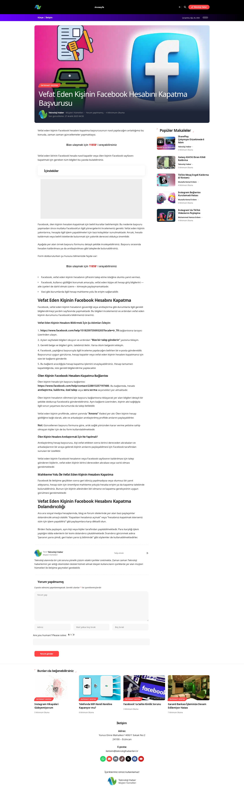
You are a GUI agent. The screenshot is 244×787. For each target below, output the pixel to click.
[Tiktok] (122, 759)
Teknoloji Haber (56, 112)
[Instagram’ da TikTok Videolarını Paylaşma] (166, 215)
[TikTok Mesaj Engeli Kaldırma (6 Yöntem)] (166, 180)
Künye (41, 18)
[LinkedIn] (139, 553)
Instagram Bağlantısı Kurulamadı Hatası (189, 194)
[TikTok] (175, 7)
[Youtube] (141, 759)
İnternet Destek (49, 85)
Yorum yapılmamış (95, 112)
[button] (185, 7)
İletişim (49, 18)
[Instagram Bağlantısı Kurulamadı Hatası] (166, 197)
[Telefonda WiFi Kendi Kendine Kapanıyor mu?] (100, 687)
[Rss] (179, 7)
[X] (168, 7)
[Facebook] (165, 7)
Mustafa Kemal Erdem (187, 182)
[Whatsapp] (103, 759)
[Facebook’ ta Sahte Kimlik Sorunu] (144, 687)
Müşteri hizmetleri (127, 783)
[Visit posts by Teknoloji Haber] (43, 114)
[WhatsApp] (142, 553)
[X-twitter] (128, 759)
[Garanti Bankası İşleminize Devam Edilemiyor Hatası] (189, 687)
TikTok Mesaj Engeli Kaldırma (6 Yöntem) (193, 176)
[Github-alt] (115, 759)
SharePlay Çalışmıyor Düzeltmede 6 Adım (191, 139)
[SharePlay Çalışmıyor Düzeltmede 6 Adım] (166, 143)
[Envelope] (109, 759)
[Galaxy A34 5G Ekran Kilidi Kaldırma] (166, 162)
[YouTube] (172, 7)
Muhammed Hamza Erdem (189, 217)
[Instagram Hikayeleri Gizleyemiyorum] (55, 687)
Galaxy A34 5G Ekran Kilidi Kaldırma (191, 159)
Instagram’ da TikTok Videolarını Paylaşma (189, 211)
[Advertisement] (91, 199)
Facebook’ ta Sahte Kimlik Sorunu (142, 704)
